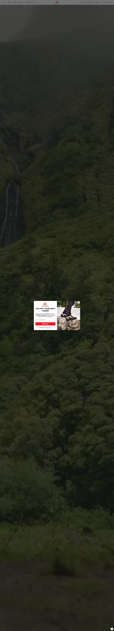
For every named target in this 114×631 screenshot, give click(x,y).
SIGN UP (45, 324)
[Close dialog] (79, 302)
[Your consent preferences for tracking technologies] (112, 629)
